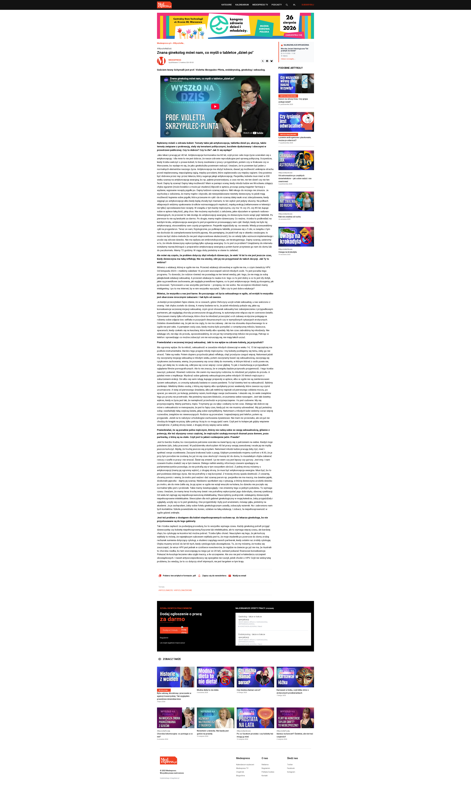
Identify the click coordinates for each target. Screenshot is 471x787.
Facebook (291, 768)
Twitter (290, 765)
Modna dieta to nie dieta (207, 690)
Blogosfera (240, 776)
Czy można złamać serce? (249, 690)
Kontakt (265, 776)
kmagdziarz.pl (174, 778)
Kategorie (227, 5)
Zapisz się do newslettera (214, 576)
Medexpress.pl (164, 43)
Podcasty (277, 5)
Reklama (265, 765)
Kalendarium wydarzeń (245, 765)
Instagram (291, 772)
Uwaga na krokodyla (287, 252)
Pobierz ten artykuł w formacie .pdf (179, 576)
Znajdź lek (240, 772)
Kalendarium (242, 5)
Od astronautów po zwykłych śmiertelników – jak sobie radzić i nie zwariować (294, 179)
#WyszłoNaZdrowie (183, 590)
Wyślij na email (239, 576)
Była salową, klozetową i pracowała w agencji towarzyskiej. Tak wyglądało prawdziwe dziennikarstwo (174, 696)
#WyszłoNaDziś (165, 590)
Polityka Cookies (268, 772)
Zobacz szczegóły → (288, 59)
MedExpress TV (260, 5)
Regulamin (164, 638)
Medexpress (175, 60)
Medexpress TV (242, 768)
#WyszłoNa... (179, 43)
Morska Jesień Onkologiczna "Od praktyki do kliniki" (294, 50)
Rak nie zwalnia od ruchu (289, 217)
